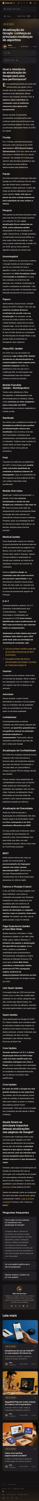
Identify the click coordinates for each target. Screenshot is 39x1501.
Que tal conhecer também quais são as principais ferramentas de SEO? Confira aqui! (20, 651)
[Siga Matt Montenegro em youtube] (23, 1306)
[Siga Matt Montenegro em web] (11, 1306)
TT (16, 1498)
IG (3, 1498)
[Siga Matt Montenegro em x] (19, 1306)
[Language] (30, 2)
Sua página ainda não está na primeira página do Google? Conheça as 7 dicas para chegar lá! (20, 662)
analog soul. (13, 1488)
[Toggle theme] (34, 3)
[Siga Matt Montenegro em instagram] (15, 1306)
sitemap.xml (12, 1484)
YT (12, 1498)
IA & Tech (8, 24)
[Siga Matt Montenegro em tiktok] (27, 1306)
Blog (3, 1494)
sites (26, 154)
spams (11, 995)
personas (6, 1187)
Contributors (11, 1494)
